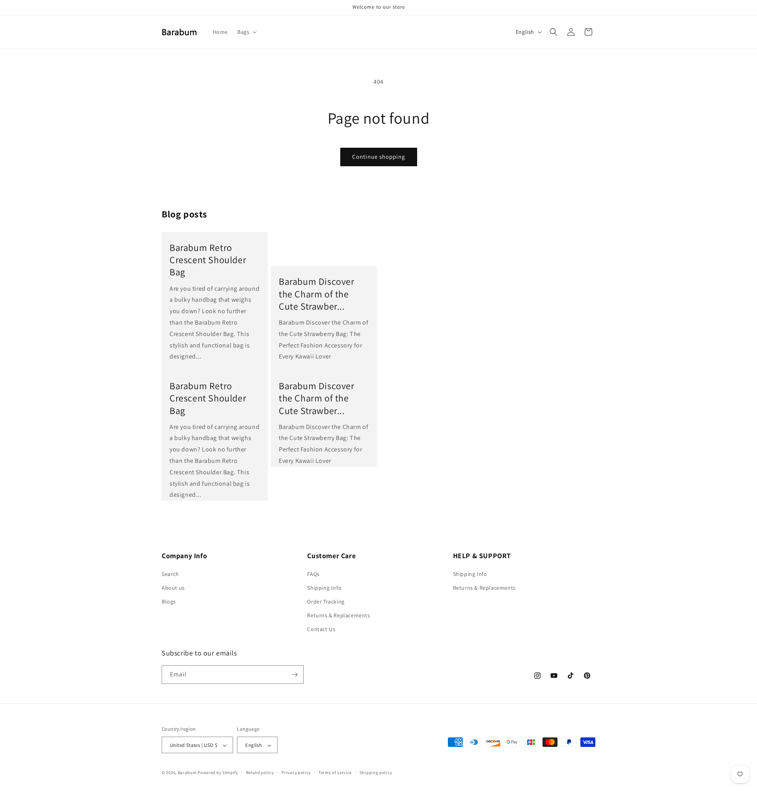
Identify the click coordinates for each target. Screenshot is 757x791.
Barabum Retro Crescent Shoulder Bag (208, 259)
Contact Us (321, 629)
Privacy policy (296, 772)
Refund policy (260, 772)
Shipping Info (324, 587)
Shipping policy (376, 772)
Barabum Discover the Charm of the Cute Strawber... (316, 293)
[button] (246, 32)
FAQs (313, 573)
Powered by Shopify (218, 773)
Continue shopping (378, 156)
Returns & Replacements (338, 615)
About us (173, 587)
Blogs (169, 601)
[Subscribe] (294, 674)
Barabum (187, 773)
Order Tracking (325, 601)
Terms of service (335, 772)
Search (170, 573)
